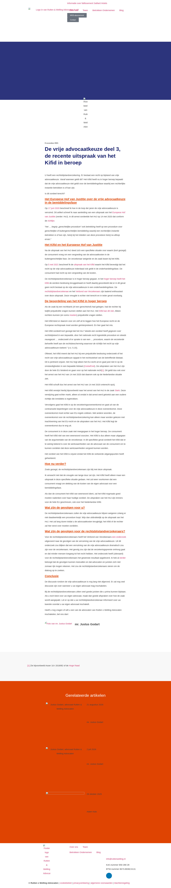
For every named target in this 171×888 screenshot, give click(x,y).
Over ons (74, 10)
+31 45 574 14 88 (114, 855)
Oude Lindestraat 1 (115, 846)
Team (85, 10)
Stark (117, 390)
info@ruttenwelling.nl (116, 859)
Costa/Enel (89, 366)
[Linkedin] (109, 876)
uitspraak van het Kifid (84, 264)
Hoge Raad (74, 665)
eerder (123, 558)
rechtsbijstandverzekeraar (57, 291)
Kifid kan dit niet (106, 311)
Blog (121, 10)
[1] (102, 370)
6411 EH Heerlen (114, 850)
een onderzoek (119, 537)
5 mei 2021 (53, 264)
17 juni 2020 (54, 208)
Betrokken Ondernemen (103, 10)
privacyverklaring (81, 883)
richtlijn (51, 221)
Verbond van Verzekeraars (88, 291)
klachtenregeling (122, 883)
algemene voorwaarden (102, 883)
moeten (73, 315)
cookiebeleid (66, 883)
